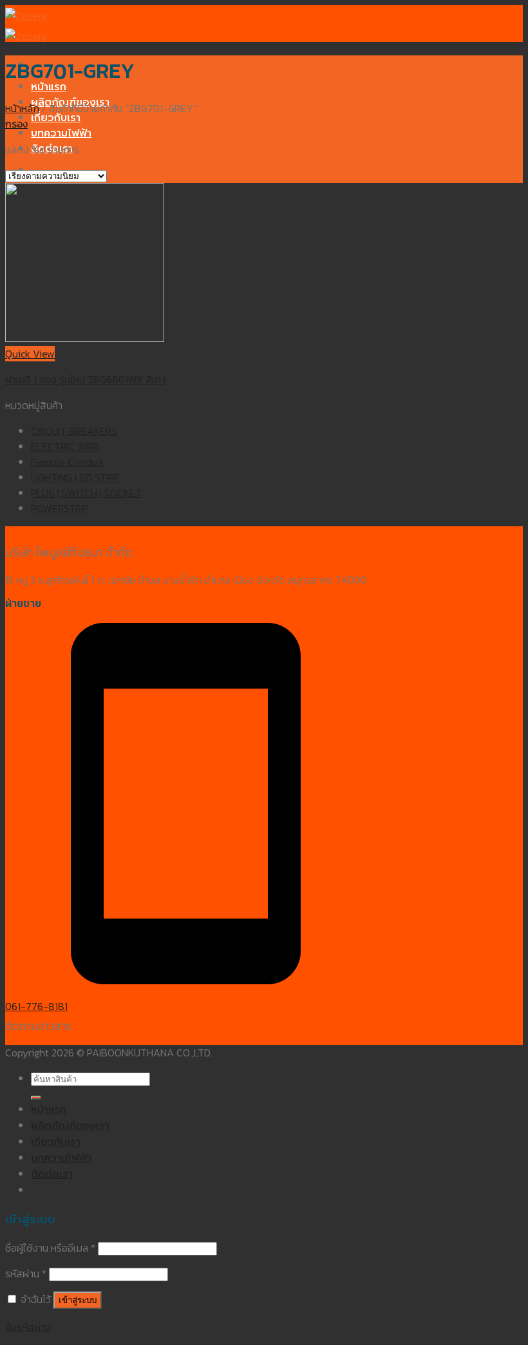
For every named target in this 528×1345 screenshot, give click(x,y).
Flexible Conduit (67, 462)
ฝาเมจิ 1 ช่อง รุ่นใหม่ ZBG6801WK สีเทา (85, 379)
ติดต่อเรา (52, 1174)
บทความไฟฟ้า (61, 133)
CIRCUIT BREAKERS (74, 431)
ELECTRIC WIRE (65, 446)
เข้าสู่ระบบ (78, 1300)
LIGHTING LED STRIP (75, 477)
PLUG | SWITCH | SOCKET (86, 493)
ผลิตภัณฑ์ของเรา (70, 1126)
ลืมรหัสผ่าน (28, 1327)
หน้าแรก (48, 87)
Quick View (30, 353)
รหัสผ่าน (25, 1273)
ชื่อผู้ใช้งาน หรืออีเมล (50, 1247)
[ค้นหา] (36, 1098)
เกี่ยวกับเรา (55, 118)
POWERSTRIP (60, 508)
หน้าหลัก (22, 108)
